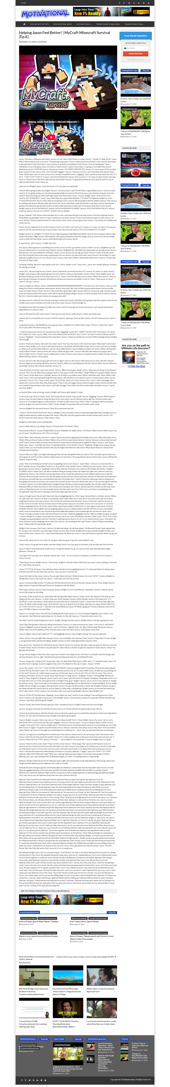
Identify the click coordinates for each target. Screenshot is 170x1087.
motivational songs (62, 1045)
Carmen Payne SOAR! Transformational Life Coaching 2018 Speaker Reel (32, 1024)
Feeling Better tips (39, 24)
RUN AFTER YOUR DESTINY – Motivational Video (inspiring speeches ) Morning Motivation (106, 1062)
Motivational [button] (83, 24)
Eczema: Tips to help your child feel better (140, 1045)
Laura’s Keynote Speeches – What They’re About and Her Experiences (106, 1046)
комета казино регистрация (96, 957)
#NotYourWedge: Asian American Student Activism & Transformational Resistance (33, 991)
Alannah (29, 959)
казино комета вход (64, 957)
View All (112, 912)
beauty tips (129, 1079)
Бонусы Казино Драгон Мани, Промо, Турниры (38, 921)
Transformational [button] (133, 24)
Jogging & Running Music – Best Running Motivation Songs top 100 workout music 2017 (67, 1069)
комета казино (78, 957)
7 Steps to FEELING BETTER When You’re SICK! (140, 1055)
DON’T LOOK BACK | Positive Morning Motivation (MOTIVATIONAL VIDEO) (66, 1024)
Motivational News (62, 24)
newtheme (42, 42)
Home (23, 3)
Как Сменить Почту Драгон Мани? (84, 921)
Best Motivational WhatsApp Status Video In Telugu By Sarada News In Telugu (67, 991)
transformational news (108, 24)
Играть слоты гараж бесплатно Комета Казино (38, 936)
